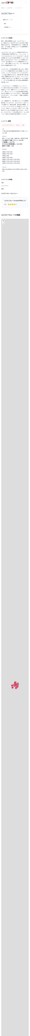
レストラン (10, 7)
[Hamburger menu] (28, 2)
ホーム (2, 7)
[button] (22, 2)
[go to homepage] (7, 3)
